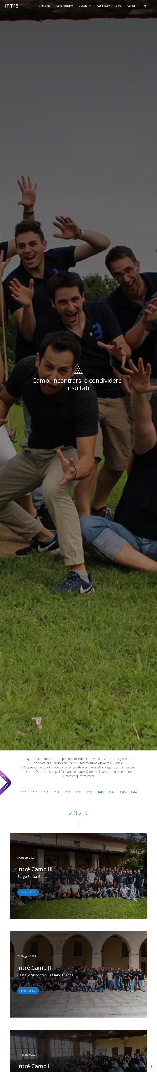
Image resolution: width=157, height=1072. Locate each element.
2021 (78, 792)
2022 (89, 792)
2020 (67, 792)
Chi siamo (44, 5)
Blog (118, 5)
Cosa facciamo (64, 5)
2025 (123, 792)
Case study (103, 5)
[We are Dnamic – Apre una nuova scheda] (5, 782)
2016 (23, 792)
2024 (112, 792)
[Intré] (12, 5)
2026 (134, 792)
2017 (34, 792)
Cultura (83, 5)
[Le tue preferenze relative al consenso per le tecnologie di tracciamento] (152, 1067)
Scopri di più (28, 892)
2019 (56, 792)
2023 (101, 792)
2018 (45, 792)
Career (131, 5)
